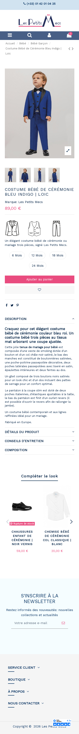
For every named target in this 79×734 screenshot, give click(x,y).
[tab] (39, 318)
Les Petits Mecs (30, 202)
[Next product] (73, 48)
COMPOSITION (16, 450)
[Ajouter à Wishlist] (35, 491)
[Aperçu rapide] (35, 499)
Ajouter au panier (39, 279)
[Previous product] (70, 48)
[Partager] (7, 305)
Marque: (11, 202)
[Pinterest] (17, 305)
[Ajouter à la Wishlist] (39, 290)
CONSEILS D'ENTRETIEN (24, 441)
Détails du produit (22, 432)
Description (16, 319)
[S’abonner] (63, 623)
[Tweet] (12, 305)
